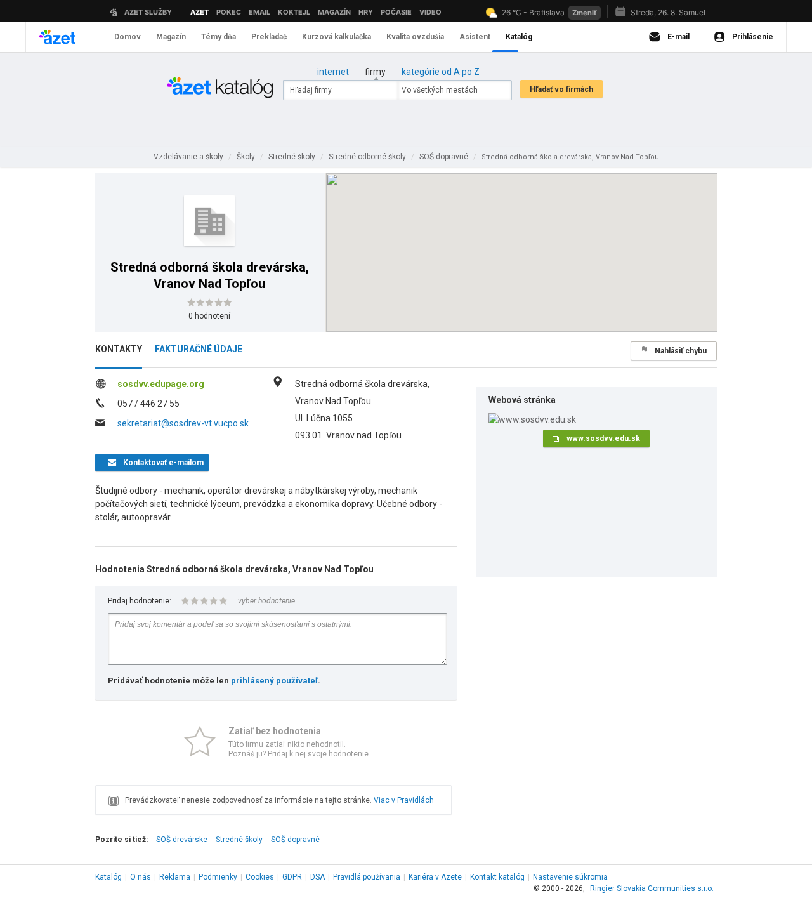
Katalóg (108, 877)
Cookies (260, 877)
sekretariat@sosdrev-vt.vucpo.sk (183, 423)
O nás (140, 877)
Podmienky (218, 877)
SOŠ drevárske (181, 839)
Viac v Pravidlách (404, 800)
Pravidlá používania (366, 877)
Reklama (174, 877)
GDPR (292, 877)
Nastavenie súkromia (570, 877)
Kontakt (497, 877)
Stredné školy (239, 839)
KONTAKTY (118, 349)
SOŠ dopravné (295, 839)
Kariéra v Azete (435, 877)
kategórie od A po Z (441, 72)
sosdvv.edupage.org (160, 384)
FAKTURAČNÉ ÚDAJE (198, 349)
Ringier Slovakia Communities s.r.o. (652, 888)
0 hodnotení (209, 316)
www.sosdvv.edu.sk (603, 438)
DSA (317, 877)
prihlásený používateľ (274, 680)
